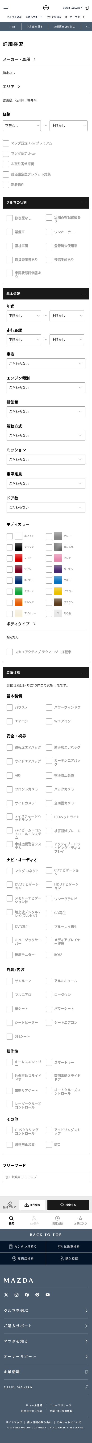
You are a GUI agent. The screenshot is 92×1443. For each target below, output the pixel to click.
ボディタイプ (18, 624)
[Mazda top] (46, 7)
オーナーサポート (75, 17)
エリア (8, 87)
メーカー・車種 (16, 59)
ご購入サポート (34, 17)
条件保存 (35, 1205)
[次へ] (89, 27)
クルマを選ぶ (14, 17)
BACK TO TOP (46, 1235)
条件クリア (9, 1207)
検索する (71, 1205)
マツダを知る (54, 17)
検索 (11, 1223)
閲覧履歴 (57, 1223)
